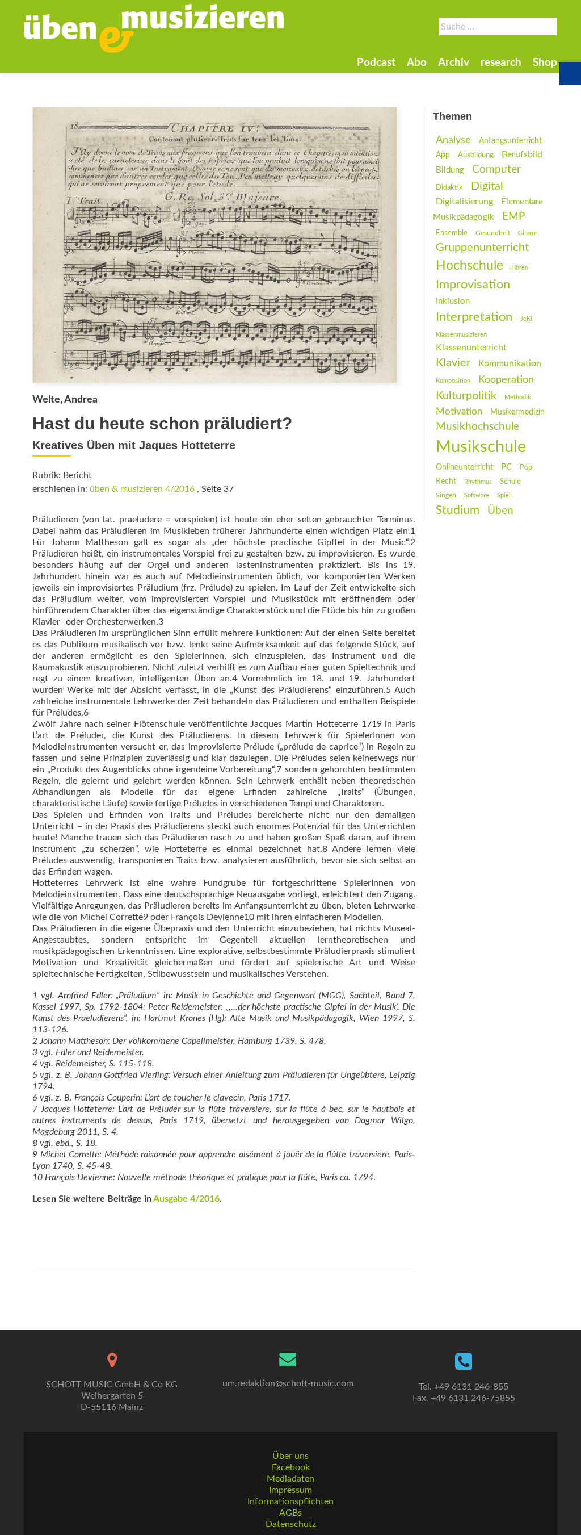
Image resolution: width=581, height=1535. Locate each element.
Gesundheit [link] (492, 233)
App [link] (443, 155)
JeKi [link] (526, 319)
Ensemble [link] (452, 233)
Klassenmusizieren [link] (461, 335)
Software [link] (476, 495)
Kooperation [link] (506, 379)
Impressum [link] (290, 1490)
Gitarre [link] (527, 233)
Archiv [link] (453, 62)
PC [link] (506, 467)
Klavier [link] (453, 363)
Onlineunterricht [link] (464, 467)
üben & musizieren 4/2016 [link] (142, 488)
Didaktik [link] (449, 187)
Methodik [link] (517, 397)
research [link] (501, 62)
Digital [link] (487, 186)
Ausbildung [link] (476, 155)
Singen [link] (446, 495)
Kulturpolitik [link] (466, 395)
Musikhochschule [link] (477, 426)
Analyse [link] (453, 140)
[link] (154, 28)
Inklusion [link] (453, 301)
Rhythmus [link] (478, 482)
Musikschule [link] (481, 446)
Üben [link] (500, 510)
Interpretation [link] (474, 317)
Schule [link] (510, 482)
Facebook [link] (291, 1467)
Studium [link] (457, 510)
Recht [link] (446, 482)
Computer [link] (496, 169)
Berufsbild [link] (522, 154)
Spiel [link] (504, 495)
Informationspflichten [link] (290, 1501)
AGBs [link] (290, 1512)
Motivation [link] (459, 411)
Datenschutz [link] (291, 1524)
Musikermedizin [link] (517, 412)
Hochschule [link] (469, 266)
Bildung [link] (450, 170)
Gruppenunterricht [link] (482, 247)
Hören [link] (519, 268)
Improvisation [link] (473, 285)
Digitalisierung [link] (464, 201)
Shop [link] (545, 62)
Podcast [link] (376, 62)
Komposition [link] (453, 381)
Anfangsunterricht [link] (510, 140)
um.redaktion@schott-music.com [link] (287, 1383)
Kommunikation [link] (509, 363)
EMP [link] (513, 216)
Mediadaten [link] (290, 1478)
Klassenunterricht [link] (471, 347)
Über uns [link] (290, 1456)
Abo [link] (417, 62)
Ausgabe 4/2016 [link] (186, 1198)
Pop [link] (526, 467)
